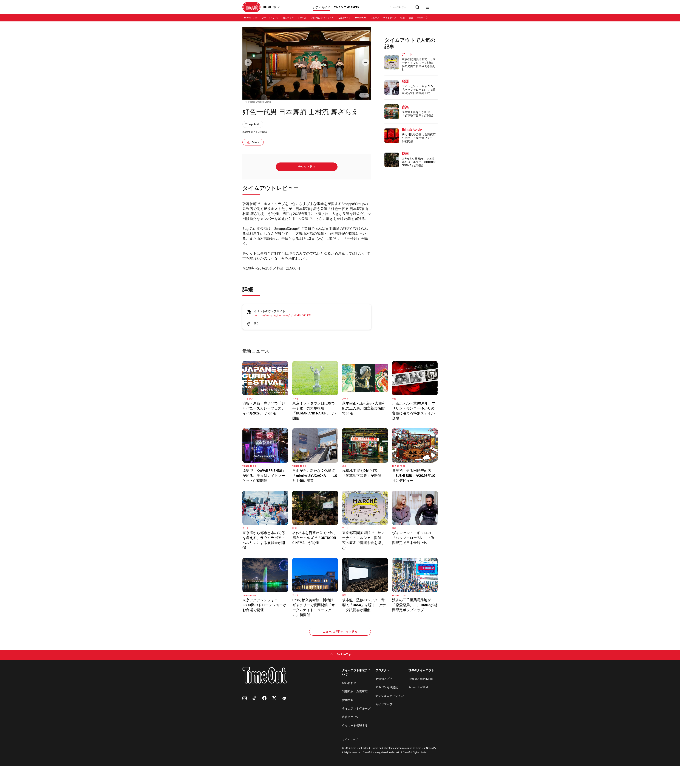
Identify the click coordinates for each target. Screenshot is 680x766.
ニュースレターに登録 (398, 8)
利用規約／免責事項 (355, 692)
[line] (284, 698)
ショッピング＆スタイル (322, 18)
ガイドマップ (383, 704)
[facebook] (264, 698)
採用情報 (347, 700)
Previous (248, 62)
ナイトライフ (389, 18)
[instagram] (244, 698)
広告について (350, 717)
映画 (402, 18)
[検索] (417, 7)
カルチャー (288, 18)
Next (365, 62)
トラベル (302, 18)
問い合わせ (349, 683)
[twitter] (274, 698)
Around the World (419, 687)
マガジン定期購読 (386, 687)
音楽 (411, 18)
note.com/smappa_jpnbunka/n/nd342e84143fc (283, 315)
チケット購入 (306, 166)
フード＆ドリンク (270, 18)
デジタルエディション (389, 696)
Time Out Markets (346, 7)
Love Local (360, 18)
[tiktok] (254, 698)
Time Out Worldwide (421, 679)
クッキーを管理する (355, 726)
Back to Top (343, 654)
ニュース (375, 18)
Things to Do (250, 18)
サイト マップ (350, 740)
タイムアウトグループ (356, 709)
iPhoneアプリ (383, 679)
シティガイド (321, 7)
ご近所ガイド (344, 18)
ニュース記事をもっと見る (340, 632)
